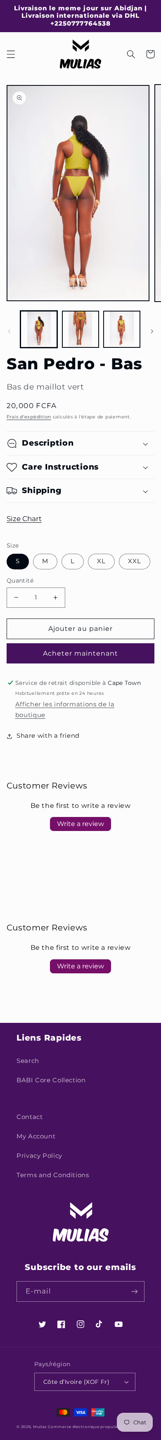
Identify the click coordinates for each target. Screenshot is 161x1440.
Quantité (20, 580)
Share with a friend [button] (48, 735)
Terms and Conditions (53, 1175)
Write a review (80, 824)
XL (101, 561)
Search (28, 1061)
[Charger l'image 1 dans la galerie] (38, 329)
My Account (36, 1136)
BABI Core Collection (51, 1080)
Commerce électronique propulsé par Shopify (96, 1427)
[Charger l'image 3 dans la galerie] (121, 329)
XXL (134, 561)
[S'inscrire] (134, 1291)
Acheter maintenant (80, 653)
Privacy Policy (39, 1155)
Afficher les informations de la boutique (65, 710)
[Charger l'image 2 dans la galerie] (80, 329)
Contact (30, 1117)
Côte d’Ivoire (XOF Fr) (76, 1382)
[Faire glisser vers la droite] (152, 331)
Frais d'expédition (29, 417)
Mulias (39, 1427)
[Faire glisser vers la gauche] (9, 331)
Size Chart (24, 519)
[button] (10, 54)
